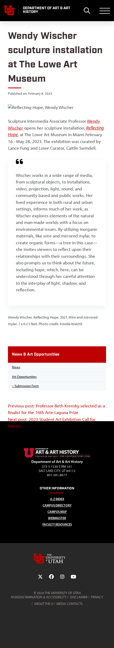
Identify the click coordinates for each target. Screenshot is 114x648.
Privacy (97, 597)
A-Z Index (57, 499)
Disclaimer (78, 597)
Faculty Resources (57, 524)
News (16, 367)
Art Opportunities (24, 377)
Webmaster (57, 518)
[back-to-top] (107, 637)
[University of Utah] (57, 559)
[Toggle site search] (86, 10)
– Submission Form (25, 386)
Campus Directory (57, 505)
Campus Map (57, 512)
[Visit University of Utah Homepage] (9, 10)
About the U (43, 604)
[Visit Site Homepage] (57, 456)
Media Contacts (69, 604)
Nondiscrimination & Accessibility (39, 597)
